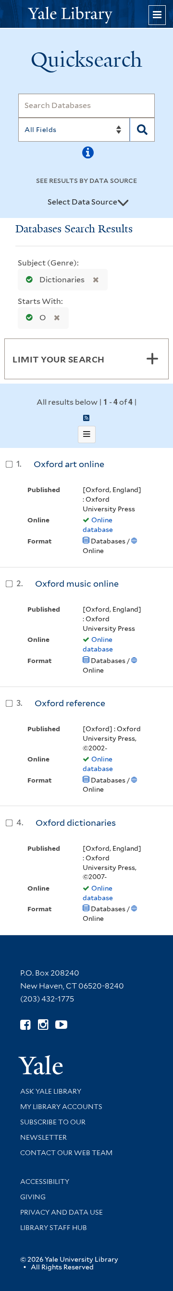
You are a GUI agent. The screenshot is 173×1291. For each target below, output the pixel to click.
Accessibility (44, 1181)
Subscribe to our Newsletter (53, 1129)
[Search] (142, 130)
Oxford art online (69, 464)
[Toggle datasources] (123, 202)
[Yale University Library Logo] (86, 14)
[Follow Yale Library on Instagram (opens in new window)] (43, 1025)
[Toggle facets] (152, 358)
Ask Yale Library (50, 1091)
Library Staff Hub (53, 1227)
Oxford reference (70, 703)
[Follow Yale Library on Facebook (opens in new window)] (25, 1025)
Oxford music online (77, 584)
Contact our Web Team (66, 1153)
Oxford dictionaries (76, 823)
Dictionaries (62, 279)
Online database (98, 524)
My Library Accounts (61, 1106)
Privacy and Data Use (61, 1212)
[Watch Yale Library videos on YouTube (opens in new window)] (61, 1025)
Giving (33, 1197)
